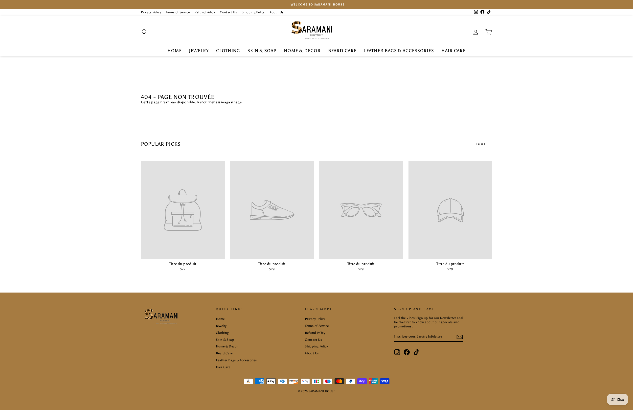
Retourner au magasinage (219, 102)
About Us (277, 12)
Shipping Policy (253, 12)
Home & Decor (302, 50)
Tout (480, 144)
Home (174, 50)
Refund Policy (205, 12)
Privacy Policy (151, 12)
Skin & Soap (262, 50)
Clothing (228, 50)
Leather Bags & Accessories (399, 50)
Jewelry (198, 50)
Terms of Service (178, 12)
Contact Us (228, 12)
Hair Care (453, 50)
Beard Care (342, 50)
